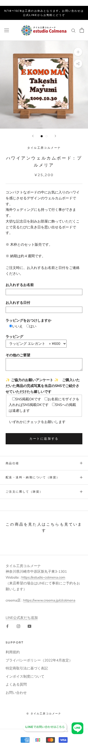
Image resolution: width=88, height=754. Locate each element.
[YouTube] (29, 626)
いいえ (17, 326)
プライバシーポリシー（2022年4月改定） (39, 660)
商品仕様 (12, 463)
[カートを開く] (82, 30)
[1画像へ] (42, 136)
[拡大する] (78, 52)
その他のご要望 (18, 355)
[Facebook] (7, 626)
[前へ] (33, 136)
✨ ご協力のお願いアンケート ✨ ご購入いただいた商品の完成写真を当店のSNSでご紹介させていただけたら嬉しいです (43, 386)
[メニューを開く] (6, 30)
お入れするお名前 (20, 284)
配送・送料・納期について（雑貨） (33, 477)
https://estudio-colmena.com (43, 577)
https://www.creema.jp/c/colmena (49, 600)
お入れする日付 (18, 302)
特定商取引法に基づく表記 (27, 668)
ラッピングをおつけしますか (28, 320)
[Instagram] (18, 626)
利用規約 (13, 652)
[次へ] (55, 136)
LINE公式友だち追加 (22, 617)
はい (32, 326)
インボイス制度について (25, 676)
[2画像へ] (47, 136)
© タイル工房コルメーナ (44, 713)
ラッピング (14, 336)
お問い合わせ (16, 692)
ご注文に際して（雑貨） (24, 491)
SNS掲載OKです (28, 399)
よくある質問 (16, 684)
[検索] (73, 30)
